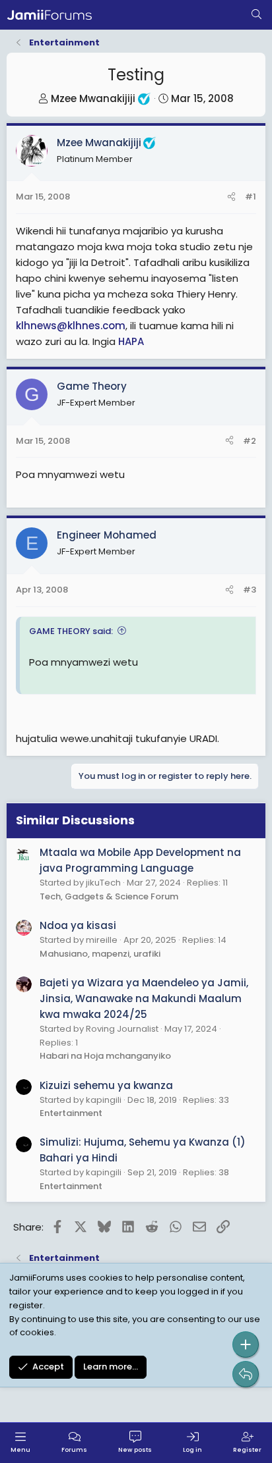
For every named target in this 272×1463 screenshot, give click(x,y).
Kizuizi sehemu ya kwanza (106, 1085)
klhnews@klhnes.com (70, 325)
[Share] (231, 197)
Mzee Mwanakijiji (93, 98)
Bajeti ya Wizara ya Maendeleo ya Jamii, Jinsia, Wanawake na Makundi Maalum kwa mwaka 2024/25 (144, 998)
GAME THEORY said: (71, 631)
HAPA (131, 341)
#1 (250, 196)
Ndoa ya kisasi (78, 925)
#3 (249, 589)
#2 (249, 441)
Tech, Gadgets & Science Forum (109, 896)
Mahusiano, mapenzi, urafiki (100, 953)
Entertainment (71, 1113)
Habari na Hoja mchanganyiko (105, 1056)
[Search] (256, 15)
